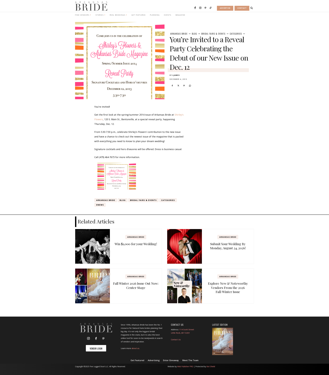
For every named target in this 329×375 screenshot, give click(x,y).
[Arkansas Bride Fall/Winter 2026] (222, 341)
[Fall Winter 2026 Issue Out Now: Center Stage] (92, 286)
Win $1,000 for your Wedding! (136, 244)
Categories (236, 34)
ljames (176, 75)
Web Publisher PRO (185, 366)
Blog (194, 34)
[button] (251, 8)
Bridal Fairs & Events (213, 34)
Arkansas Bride (179, 34)
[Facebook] (195, 8)
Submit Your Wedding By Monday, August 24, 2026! (228, 246)
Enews (100, 205)
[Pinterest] (205, 8)
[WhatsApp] (190, 85)
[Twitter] (178, 85)
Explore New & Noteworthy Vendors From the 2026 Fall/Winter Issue (228, 287)
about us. (136, 348)
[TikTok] (210, 8)
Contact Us (176, 339)
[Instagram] (200, 8)
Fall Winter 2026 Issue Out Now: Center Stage (136, 285)
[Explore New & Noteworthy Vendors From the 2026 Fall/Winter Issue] (184, 286)
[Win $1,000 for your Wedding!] (92, 246)
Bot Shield (211, 366)
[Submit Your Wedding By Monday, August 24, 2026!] (184, 246)
